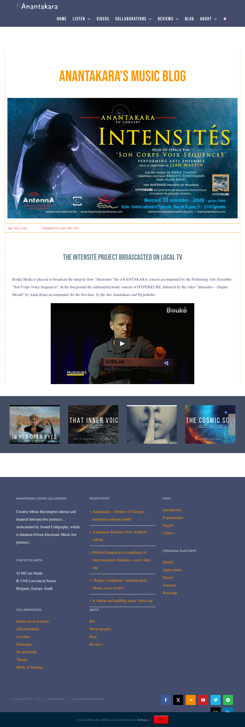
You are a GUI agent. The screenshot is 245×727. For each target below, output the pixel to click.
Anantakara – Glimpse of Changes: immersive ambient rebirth (118, 515)
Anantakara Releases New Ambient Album (119, 535)
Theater (22, 659)
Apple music (172, 569)
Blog (93, 636)
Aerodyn (23, 636)
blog (16, 228)
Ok (161, 719)
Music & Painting (29, 667)
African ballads (27, 628)
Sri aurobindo (26, 651)
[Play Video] (122, 343)
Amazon (169, 584)
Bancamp (170, 592)
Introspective (172, 509)
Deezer (168, 577)
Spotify (168, 561)
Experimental (173, 517)
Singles (168, 525)
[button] (13, 424)
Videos (168, 532)
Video (24, 228)
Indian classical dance (32, 621)
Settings (142, 719)
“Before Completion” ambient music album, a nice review (119, 584)
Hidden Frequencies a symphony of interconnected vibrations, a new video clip (121, 560)
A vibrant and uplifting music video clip (122, 600)
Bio (92, 621)
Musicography (100, 628)
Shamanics (24, 644)
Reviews (96, 644)
